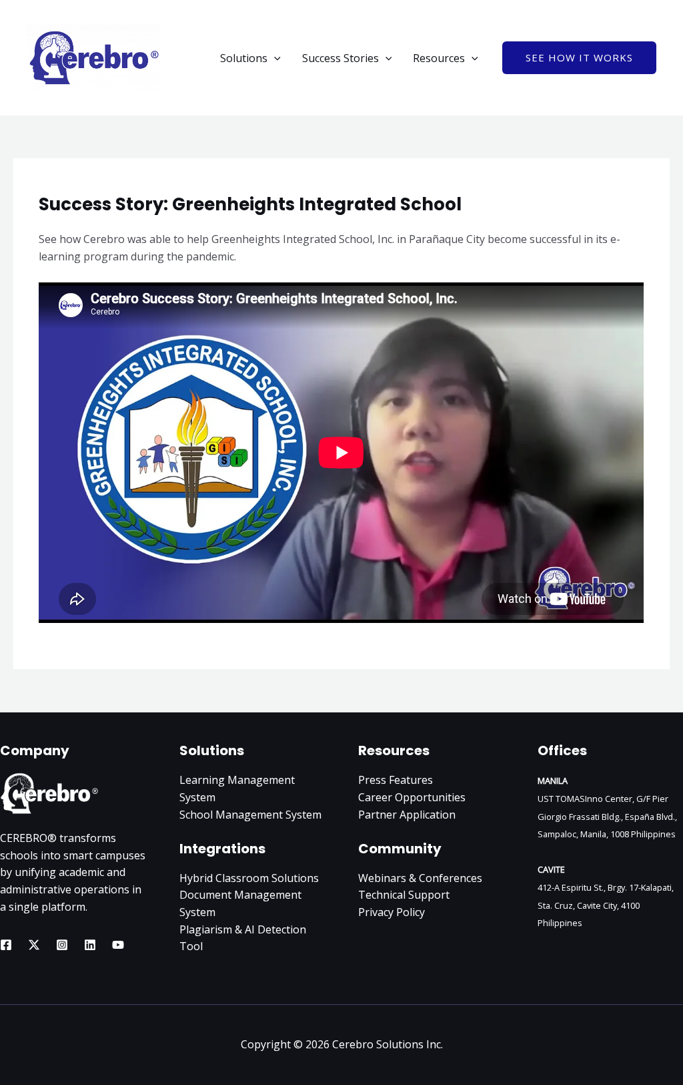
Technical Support (404, 894)
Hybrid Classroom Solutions (249, 878)
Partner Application (407, 814)
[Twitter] (34, 945)
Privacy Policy (391, 912)
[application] (274, 58)
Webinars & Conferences (420, 878)
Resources (439, 58)
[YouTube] (118, 945)
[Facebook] (6, 945)
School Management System (250, 814)
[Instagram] (62, 945)
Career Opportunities (412, 797)
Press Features (395, 780)
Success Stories (340, 58)
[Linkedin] (90, 945)
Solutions (243, 58)
